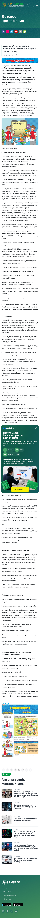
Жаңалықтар (7, 891)
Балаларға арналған (9, 895)
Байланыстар (7, 899)
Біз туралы (6, 888)
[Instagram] (30, 770)
